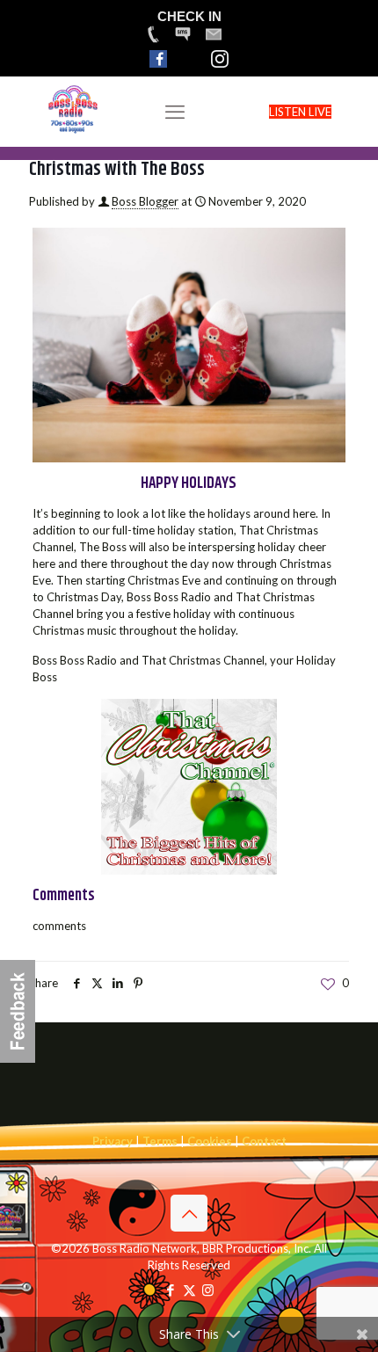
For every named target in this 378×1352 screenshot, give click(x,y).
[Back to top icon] (189, 1213)
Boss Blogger (145, 201)
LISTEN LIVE (300, 112)
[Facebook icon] (171, 1289)
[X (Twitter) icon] (189, 1289)
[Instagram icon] (207, 1289)
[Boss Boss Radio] (73, 131)
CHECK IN (189, 16)
